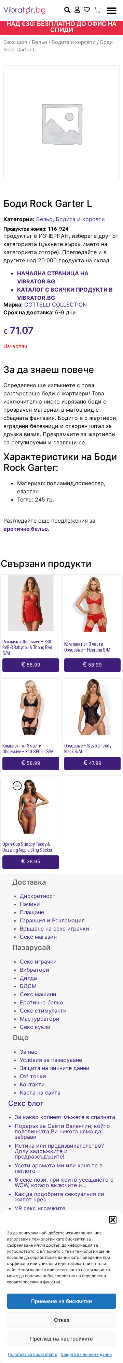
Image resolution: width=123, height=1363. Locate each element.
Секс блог (26, 1103)
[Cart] (97, 10)
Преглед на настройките (61, 1338)
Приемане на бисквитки (61, 1301)
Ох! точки (33, 1076)
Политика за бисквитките (32, 1354)
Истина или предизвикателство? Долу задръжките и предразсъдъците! (59, 1151)
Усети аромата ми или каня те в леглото (58, 1168)
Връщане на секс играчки (54, 928)
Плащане (32, 912)
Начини (30, 904)
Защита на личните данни (86, 1354)
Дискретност (38, 895)
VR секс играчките (40, 1208)
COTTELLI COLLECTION (55, 304)
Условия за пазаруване (51, 1059)
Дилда (28, 977)
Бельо (39, 42)
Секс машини (38, 994)
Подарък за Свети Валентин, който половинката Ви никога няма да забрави (62, 1131)
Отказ (61, 1320)
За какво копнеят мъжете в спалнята (65, 1117)
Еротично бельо (41, 1002)
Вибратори (34, 969)
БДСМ (28, 986)
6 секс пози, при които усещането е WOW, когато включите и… (64, 1182)
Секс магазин (38, 936)
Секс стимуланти (43, 1010)
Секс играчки (38, 961)
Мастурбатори (39, 1018)
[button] (112, 1219)
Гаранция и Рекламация (52, 920)
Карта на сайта (40, 1092)
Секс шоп (15, 42)
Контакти (32, 1084)
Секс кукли (35, 1026)
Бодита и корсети (74, 42)
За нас (28, 1051)
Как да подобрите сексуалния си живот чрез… (59, 1196)
